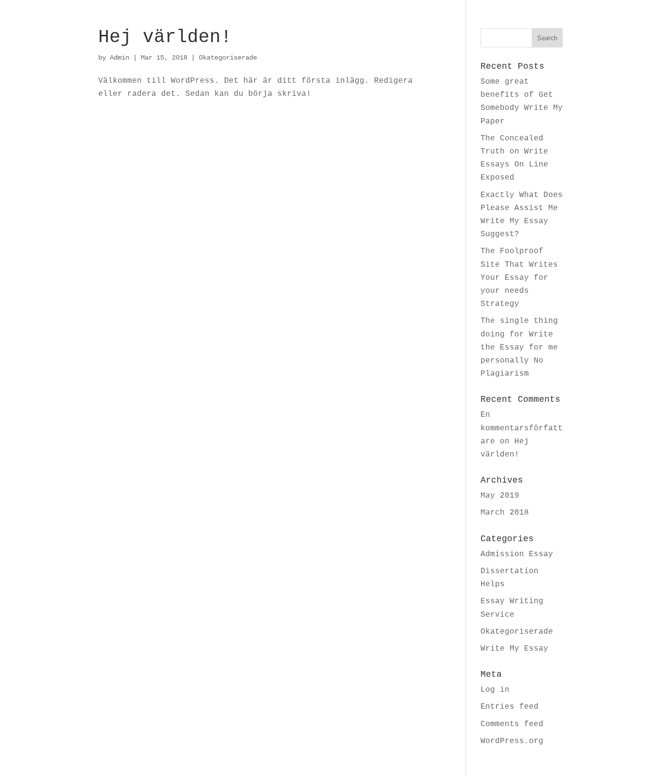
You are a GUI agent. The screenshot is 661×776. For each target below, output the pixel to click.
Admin (119, 57)
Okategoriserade (228, 57)
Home (291, 19)
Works (392, 19)
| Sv (553, 19)
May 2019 (500, 495)
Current (341, 19)
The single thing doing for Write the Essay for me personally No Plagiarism (519, 347)
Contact (490, 19)
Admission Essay (517, 554)
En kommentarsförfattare (522, 428)
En (535, 19)
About (439, 19)
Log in (495, 689)
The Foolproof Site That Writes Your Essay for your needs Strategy (519, 277)
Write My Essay (514, 648)
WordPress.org (512, 741)
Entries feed (510, 706)
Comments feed (512, 724)
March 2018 (505, 512)
